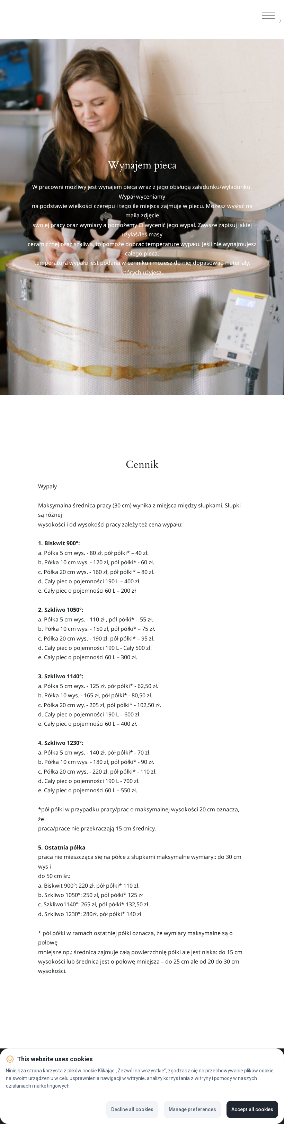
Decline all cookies (132, 1109)
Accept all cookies (252, 1109)
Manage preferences (192, 1109)
